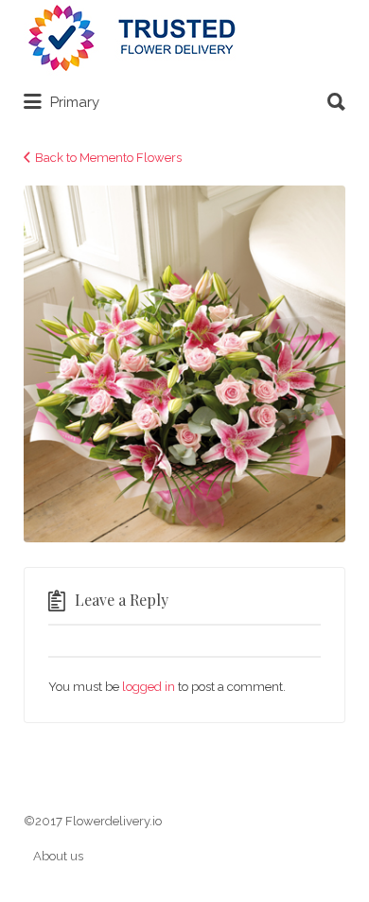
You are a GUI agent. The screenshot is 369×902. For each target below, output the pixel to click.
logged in (148, 687)
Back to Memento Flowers (108, 157)
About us (58, 856)
